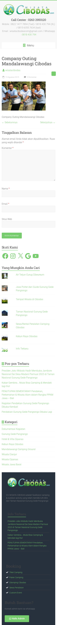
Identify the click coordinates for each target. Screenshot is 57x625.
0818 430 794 (29, 34)
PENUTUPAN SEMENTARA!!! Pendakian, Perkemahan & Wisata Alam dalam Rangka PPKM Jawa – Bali (27, 395)
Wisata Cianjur (9, 454)
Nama (6, 188)
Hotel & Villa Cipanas (12, 439)
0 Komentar (31, 77)
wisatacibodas (12, 70)
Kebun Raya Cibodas (26, 336)
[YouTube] (35, 256)
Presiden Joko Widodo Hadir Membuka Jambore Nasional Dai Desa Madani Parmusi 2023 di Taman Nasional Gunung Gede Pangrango (28, 374)
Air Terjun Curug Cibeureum (30, 274)
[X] (20, 256)
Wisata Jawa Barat (11, 464)
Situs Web (7, 219)
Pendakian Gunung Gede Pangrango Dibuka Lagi (27, 411)
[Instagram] (12, 256)
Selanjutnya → (47, 122)
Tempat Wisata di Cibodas (29, 299)
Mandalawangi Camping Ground (18, 449)
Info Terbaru (22, 348)
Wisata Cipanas (10, 459)
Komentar (7, 148)
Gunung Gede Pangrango (15, 434)
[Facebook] (5, 256)
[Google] (28, 256)
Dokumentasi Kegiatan (13, 429)
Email (5, 203)
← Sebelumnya (9, 122)
